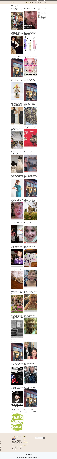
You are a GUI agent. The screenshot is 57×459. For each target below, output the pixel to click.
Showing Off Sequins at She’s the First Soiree (16, 247)
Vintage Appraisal (42, 0)
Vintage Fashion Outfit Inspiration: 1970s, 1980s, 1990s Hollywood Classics (17, 33)
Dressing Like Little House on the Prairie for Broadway (30, 292)
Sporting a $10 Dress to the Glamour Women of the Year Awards (30, 224)
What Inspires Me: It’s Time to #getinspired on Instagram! (30, 56)
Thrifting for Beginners (29, 269)
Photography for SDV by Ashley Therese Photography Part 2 (30, 411)
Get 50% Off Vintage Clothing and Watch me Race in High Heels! (17, 200)
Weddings (37, 2)
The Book (24, 439)
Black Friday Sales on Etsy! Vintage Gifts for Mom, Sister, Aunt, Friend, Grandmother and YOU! (17, 128)
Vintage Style (25, 442)
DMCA (31, 454)
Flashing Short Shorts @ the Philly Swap (29, 364)
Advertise (45, 0)
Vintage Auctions (38, 0)
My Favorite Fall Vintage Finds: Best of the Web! (16, 269)
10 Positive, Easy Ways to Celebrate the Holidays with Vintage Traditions (29, 81)
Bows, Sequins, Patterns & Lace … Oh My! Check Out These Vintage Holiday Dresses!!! (17, 104)
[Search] (44, 438)
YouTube (0, 445)
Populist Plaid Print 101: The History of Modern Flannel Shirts (16, 341)
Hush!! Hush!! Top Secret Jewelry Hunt (29, 316)
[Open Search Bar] (45, 2)
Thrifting (33, 2)
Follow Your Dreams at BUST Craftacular (30, 9)
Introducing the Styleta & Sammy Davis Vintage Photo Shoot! (16, 292)
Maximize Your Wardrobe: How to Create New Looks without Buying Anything (29, 153)
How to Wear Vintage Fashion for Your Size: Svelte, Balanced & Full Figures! (30, 33)
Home (25, 2)
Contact (43, 2)
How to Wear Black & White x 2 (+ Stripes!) (30, 388)
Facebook (0, 450)
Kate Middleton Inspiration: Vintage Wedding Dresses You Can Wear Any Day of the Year (17, 153)
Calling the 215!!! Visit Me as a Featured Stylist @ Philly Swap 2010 (17, 411)
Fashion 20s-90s (28, 2)
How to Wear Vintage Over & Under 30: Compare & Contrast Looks (17, 176)
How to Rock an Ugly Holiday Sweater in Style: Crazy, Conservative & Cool (17, 57)
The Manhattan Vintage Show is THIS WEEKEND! (17, 388)
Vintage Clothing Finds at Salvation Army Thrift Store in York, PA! (30, 104)
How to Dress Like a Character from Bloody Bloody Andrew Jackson (17, 365)
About (41, 2)
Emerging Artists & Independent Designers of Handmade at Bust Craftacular (17, 10)
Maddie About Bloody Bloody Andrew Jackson (30, 340)
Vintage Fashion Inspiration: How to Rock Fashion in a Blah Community (30, 176)
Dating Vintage (25, 444)
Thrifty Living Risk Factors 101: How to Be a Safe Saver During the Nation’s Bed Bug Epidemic (17, 317)
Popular (24, 436)
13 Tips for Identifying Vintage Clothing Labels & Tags (43, 14)
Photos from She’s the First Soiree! (29, 247)
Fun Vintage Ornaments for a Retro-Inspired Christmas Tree (17, 80)
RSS (0, 441)
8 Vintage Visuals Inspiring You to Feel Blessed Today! (30, 127)
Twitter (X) (0, 443)
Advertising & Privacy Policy (27, 454)
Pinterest (0, 448)
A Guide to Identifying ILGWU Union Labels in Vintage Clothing (43, 17)
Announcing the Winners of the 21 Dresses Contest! (17, 223)
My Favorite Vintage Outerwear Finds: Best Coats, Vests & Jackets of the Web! (30, 200)
